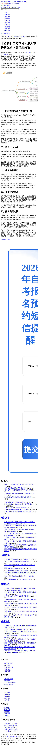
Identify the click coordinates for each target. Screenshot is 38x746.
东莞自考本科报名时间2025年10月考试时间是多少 (20, 572)
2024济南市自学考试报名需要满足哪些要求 (18, 497)
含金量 (6, 700)
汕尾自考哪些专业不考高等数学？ (15, 502)
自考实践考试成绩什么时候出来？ (15, 488)
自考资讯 (7, 14)
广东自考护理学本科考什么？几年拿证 (17, 559)
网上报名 (23, 1)
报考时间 (7, 708)
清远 (5, 729)
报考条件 (7, 710)
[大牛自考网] (5, 5)
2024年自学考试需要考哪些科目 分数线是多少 (19, 493)
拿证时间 (7, 696)
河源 (15, 723)
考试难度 (7, 698)
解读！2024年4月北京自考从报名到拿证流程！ (19, 484)
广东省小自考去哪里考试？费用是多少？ (17, 596)
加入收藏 (16, 3)
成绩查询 (7, 22)
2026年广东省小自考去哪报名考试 (15, 629)
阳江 (15, 727)
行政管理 (7, 665)
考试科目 (7, 692)
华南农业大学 (8, 684)
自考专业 (7, 20)
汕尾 (9, 725)
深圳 (15, 725)
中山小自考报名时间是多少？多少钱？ (17, 570)
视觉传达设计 (8, 663)
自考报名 (7, 16)
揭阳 (5, 725)
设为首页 (10, 3)
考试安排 (7, 18)
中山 (12, 731)
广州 (5, 731)
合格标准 (7, 694)
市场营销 (7, 669)
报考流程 (7, 712)
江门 (12, 723)
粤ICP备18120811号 (13, 736)
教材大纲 (7, 30)
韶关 (12, 727)
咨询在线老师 (5, 239)
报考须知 (7, 715)
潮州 (5, 727)
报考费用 (7, 714)
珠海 (9, 727)
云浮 (15, 729)
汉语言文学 (8, 671)
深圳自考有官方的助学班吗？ (14, 568)
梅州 (12, 729)
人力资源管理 (8, 667)
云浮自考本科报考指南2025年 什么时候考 (17, 490)
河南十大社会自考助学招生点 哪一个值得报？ (19, 576)
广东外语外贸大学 (10, 682)
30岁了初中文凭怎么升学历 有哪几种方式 (17, 511)
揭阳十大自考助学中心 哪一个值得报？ (17, 580)
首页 (5, 13)
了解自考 (4, 1)
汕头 (5, 723)
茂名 (9, 729)
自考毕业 (7, 26)
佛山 (9, 731)
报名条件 (10, 1)
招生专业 (17, 1)
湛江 (9, 723)
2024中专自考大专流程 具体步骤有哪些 (17, 509)
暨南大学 (7, 681)
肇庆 (12, 725)
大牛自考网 (4, 54)
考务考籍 (7, 24)
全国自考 (7, 28)
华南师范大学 (8, 679)
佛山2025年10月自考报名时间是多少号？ (17, 561)
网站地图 (4, 3)
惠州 (15, 731)
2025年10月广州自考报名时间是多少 (16, 508)
